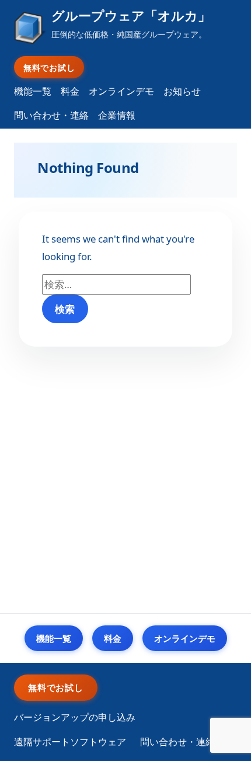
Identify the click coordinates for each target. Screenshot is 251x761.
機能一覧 (32, 91)
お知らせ (182, 91)
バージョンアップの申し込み (74, 717)
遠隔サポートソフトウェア (70, 741)
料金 (70, 91)
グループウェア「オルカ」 (131, 15)
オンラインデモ (121, 91)
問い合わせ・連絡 (51, 115)
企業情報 (116, 115)
